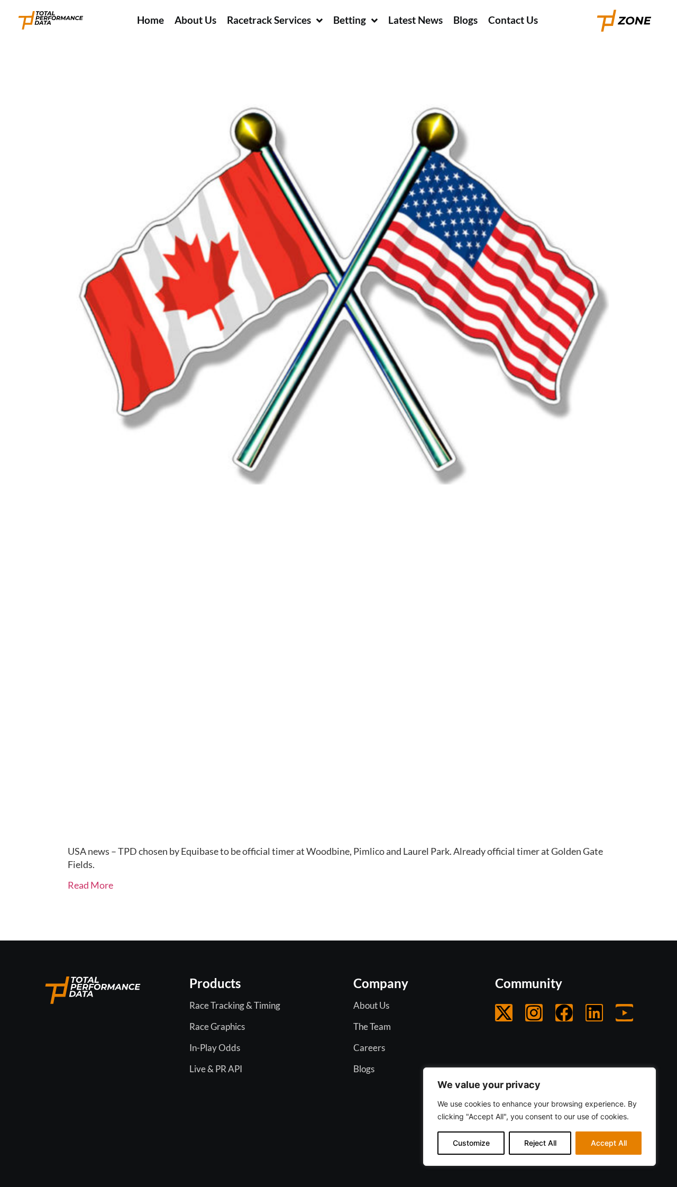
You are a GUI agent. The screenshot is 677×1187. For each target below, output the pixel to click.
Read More (90, 885)
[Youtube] (624, 1012)
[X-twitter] (504, 1012)
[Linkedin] (594, 1012)
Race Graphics (217, 1026)
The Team (372, 1026)
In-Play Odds (214, 1047)
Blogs (363, 1068)
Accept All (609, 1142)
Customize (471, 1142)
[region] (539, 1116)
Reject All (540, 1142)
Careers (369, 1047)
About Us (371, 1005)
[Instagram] (534, 1012)
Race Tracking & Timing (234, 1005)
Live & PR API (215, 1068)
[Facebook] (564, 1012)
